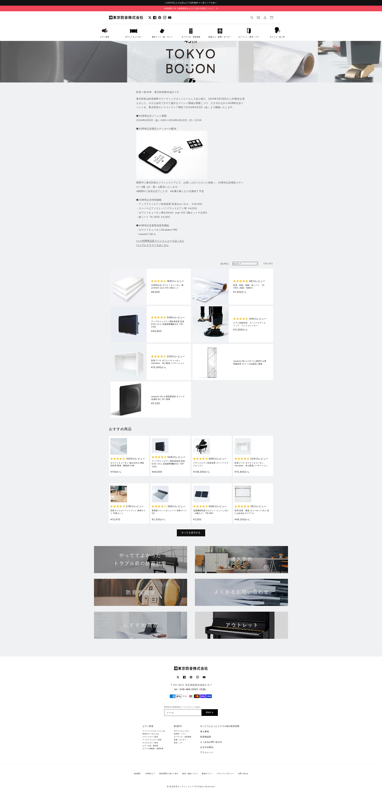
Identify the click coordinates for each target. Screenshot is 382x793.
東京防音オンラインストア (181, 786)
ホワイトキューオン (182, 731)
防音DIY (178, 726)
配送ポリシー (207, 773)
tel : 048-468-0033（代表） (191, 689)
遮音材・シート (180, 734)
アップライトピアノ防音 (152, 740)
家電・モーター (180, 740)
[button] (252, 17)
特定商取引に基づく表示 (168, 773)
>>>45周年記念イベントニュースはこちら (160, 240)
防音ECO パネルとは (151, 734)
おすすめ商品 (206, 747)
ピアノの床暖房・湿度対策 (153, 748)
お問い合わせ (243, 773)
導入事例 (204, 731)
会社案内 (137, 773)
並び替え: (225, 263)
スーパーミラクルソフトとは (154, 731)
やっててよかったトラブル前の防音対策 (219, 726)
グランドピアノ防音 (150, 737)
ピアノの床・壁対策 (150, 746)
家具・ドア (178, 743)
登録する (210, 712)
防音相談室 (205, 736)
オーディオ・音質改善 (182, 737)
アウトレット (206, 752)
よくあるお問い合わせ (211, 742)
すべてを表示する (191, 532)
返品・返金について (190, 773)
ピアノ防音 (148, 726)
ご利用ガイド (150, 773)
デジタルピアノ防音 (150, 743)
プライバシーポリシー (225, 773)
